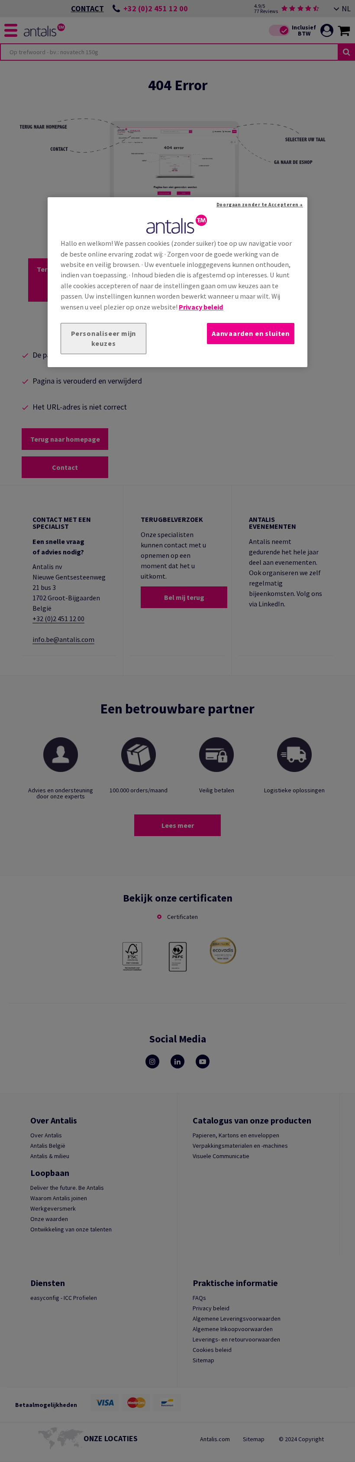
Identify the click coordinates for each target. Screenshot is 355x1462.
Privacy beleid (201, 307)
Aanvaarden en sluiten (251, 333)
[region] (177, 282)
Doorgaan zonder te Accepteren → (259, 205)
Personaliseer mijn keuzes (103, 338)
